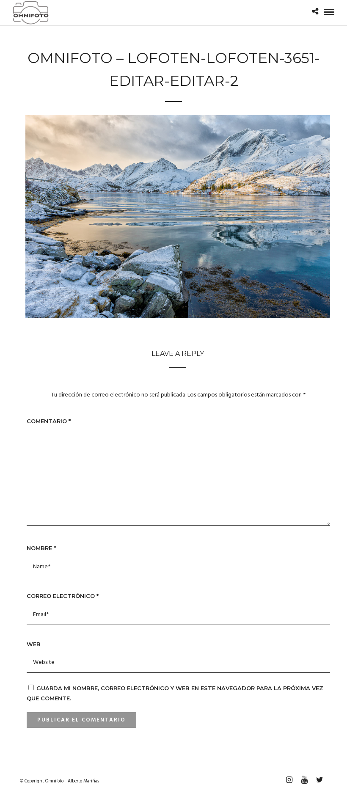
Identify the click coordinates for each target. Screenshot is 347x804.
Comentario (49, 421)
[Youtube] (304, 780)
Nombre (41, 548)
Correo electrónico (63, 595)
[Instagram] (289, 780)
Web (34, 644)
